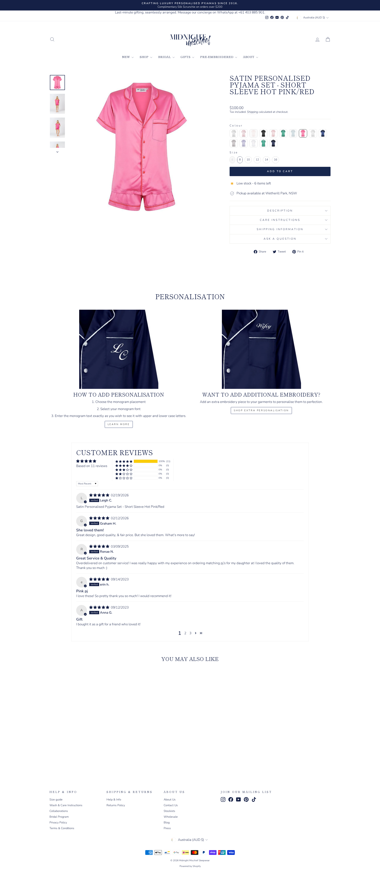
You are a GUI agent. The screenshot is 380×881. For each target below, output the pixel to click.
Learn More (119, 424)
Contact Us (171, 805)
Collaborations (58, 811)
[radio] (234, 133)
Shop (144, 57)
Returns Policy (115, 805)
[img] (99, 495)
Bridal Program (59, 817)
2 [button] (185, 633)
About (249, 57)
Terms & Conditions (61, 828)
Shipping (252, 112)
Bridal (165, 57)
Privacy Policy (58, 822)
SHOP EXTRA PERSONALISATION (261, 410)
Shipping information (280, 229)
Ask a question (280, 239)
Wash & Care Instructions (65, 805)
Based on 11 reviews (91, 466)
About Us (170, 799)
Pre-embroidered (217, 57)
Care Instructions (280, 220)
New (126, 57)
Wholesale (171, 817)
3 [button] (190, 633)
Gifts (185, 57)
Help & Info (113, 799)
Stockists (169, 811)
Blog (167, 822)
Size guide (56, 799)
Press (167, 828)
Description (280, 211)
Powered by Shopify (190, 866)
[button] (123, 461)
